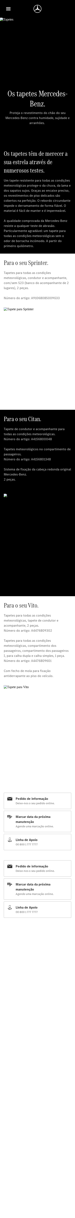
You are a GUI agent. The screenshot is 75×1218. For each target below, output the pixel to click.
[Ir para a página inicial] (37, 9)
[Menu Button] (8, 9)
